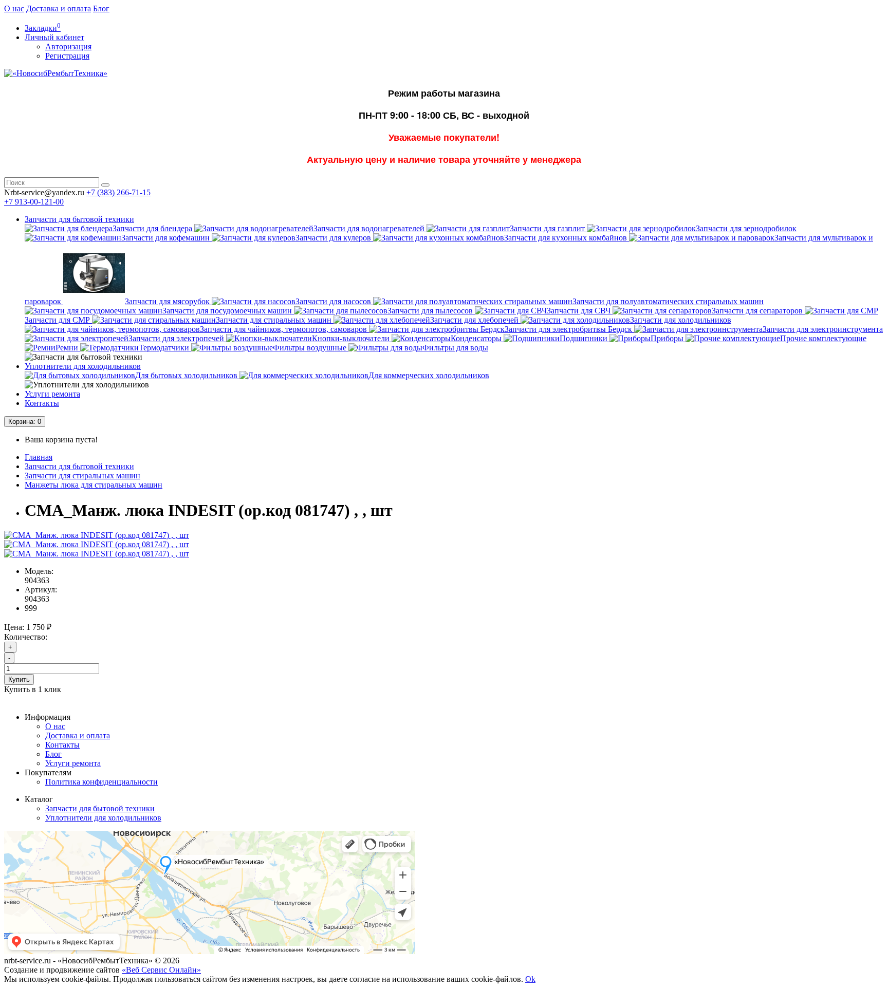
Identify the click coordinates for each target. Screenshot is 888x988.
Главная (38, 457)
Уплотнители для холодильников (83, 366)
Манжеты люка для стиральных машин (93, 484)
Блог (101, 8)
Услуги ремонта (52, 393)
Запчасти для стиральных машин (82, 475)
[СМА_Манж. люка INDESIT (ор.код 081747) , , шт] (96, 535)
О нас (14, 8)
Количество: (25, 636)
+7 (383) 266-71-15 (118, 192)
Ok (530, 979)
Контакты (42, 403)
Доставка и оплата (58, 8)
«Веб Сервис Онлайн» (161, 969)
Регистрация (67, 55)
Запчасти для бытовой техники (79, 219)
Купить (19, 679)
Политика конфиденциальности (101, 781)
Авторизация (68, 46)
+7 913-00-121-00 (34, 201)
